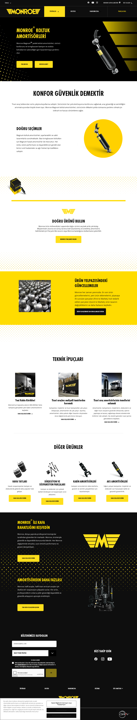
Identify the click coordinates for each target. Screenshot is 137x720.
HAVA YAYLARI (19, 481)
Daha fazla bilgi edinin (24, 414)
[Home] (23, 11)
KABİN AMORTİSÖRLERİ (84, 481)
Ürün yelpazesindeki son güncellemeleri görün (90, 311)
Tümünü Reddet (61, 710)
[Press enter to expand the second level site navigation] (58, 11)
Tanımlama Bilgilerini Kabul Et (61, 715)
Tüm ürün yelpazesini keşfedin (30, 607)
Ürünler (53, 11)
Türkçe (7, 3)
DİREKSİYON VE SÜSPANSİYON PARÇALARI (52, 483)
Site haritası (117, 689)
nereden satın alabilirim (110, 3)
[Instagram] (97, 3)
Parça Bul (122, 11)
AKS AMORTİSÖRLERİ (117, 481)
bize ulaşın (126, 3)
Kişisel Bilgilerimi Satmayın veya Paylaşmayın (61, 704)
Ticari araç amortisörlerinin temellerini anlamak (112, 402)
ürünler (23, 689)
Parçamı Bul (24, 64)
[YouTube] (93, 3)
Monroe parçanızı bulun (68, 239)
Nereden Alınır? (43, 64)
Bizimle (97, 689)
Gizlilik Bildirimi (22, 664)
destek (47, 689)
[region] (40, 709)
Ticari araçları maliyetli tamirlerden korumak (68, 402)
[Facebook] (88, 3)
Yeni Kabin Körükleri (25, 400)
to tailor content (35, 660)
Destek (73, 11)
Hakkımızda (94, 11)
